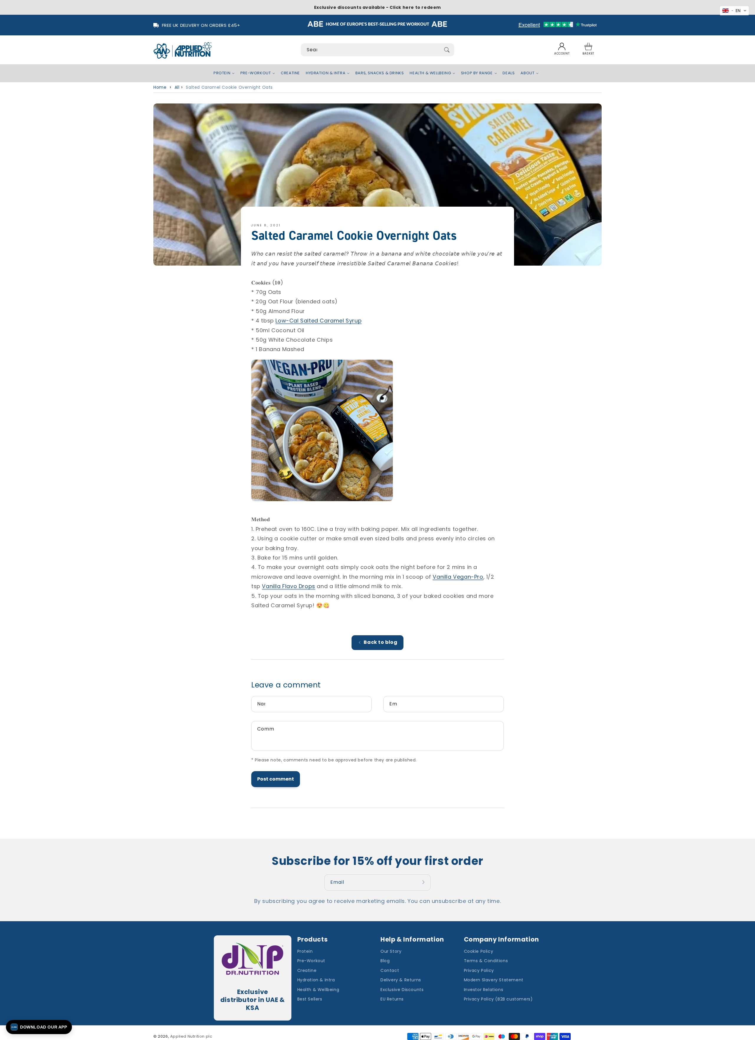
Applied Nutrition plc (191, 1036)
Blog (385, 961)
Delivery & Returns (400, 980)
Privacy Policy (479, 970)
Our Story (390, 951)
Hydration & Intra (316, 980)
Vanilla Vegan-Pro (458, 576)
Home (159, 87)
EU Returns (392, 999)
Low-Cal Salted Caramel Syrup (318, 320)
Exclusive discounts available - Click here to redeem (377, 7)
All (177, 87)
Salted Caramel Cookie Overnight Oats (229, 87)
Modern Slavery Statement (493, 980)
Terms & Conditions (486, 961)
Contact (389, 970)
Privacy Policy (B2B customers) (498, 999)
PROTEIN (222, 73)
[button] (588, 49)
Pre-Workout (311, 961)
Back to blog (380, 642)
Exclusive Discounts (402, 990)
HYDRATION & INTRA (325, 73)
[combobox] (377, 49)
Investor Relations (483, 990)
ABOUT (527, 73)
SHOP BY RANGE (477, 73)
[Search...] (446, 49)
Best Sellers (309, 999)
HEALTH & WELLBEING (430, 73)
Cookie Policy (478, 951)
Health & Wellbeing (318, 990)
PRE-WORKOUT (255, 73)
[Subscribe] (424, 882)
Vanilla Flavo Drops (288, 586)
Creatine (307, 970)
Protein (305, 951)
